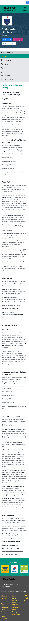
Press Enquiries (15, 604)
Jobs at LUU (3, 604)
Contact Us (4, 599)
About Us (4, 596)
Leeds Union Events (14, 598)
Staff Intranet (4, 617)
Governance (16, 614)
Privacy (14, 612)
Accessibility (16, 607)
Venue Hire (3, 613)
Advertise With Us (4, 608)
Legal (14, 609)
